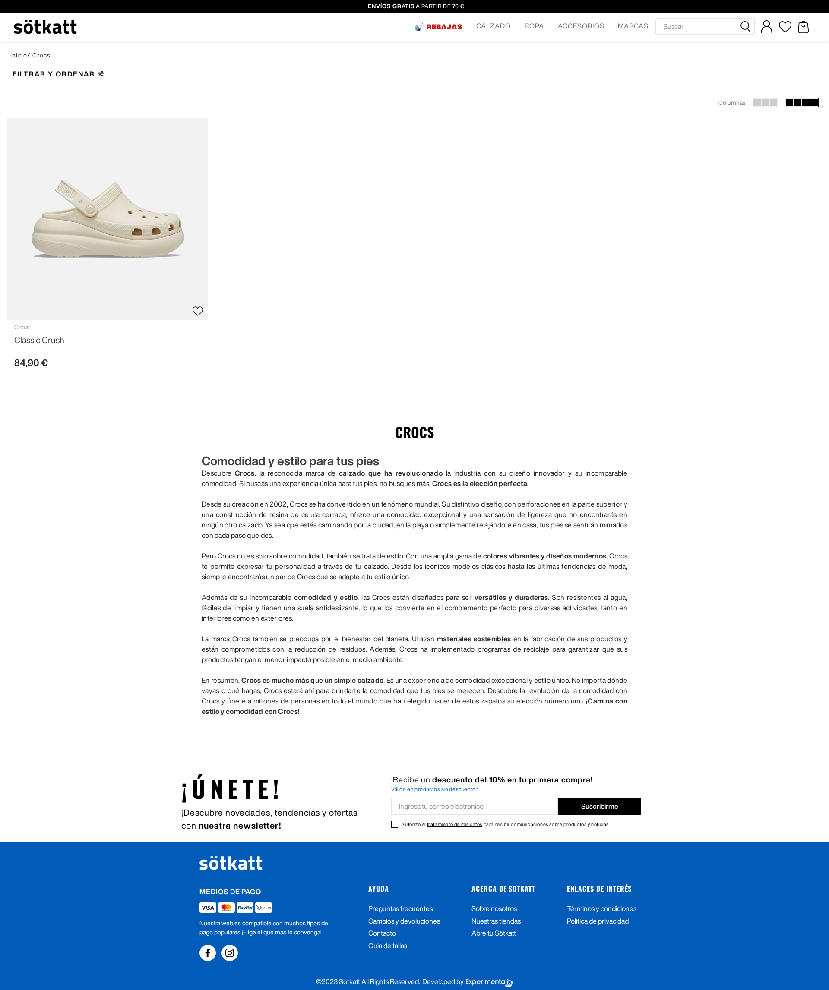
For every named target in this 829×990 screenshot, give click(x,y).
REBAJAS (445, 26)
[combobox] (705, 26)
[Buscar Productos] (747, 26)
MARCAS (633, 25)
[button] (438, 27)
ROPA (534, 25)
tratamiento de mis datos (454, 824)
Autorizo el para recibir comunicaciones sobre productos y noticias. (505, 824)
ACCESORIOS (581, 25)
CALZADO (493, 25)
